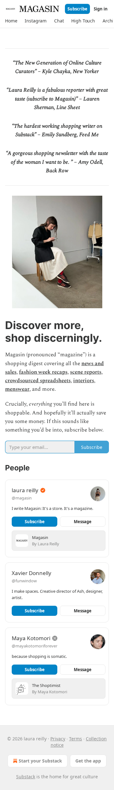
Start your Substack (40, 761)
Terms (75, 739)
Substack (25, 777)
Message (83, 521)
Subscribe (77, 9)
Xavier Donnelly (31, 573)
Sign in (101, 9)
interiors (83, 381)
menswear (17, 389)
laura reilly (25, 490)
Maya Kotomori (31, 638)
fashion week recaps (43, 372)
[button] (11, 21)
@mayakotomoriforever (34, 646)
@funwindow (24, 581)
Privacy (57, 739)
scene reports (85, 372)
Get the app (88, 761)
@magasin (22, 498)
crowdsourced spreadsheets (38, 381)
